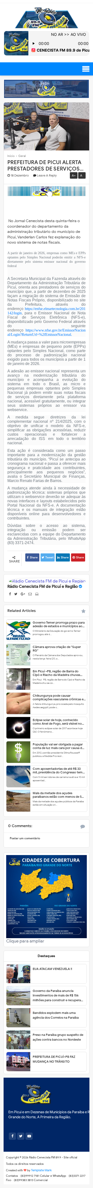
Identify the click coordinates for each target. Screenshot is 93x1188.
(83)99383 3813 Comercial (31, 1180)
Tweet (49, 557)
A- (82, 175)
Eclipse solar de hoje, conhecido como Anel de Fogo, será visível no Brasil (57, 722)
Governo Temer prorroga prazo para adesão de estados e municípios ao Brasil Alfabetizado (59, 624)
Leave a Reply (47, 175)
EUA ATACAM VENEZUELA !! (52, 969)
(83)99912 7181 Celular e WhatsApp (43, 1175)
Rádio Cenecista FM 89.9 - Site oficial (53, 1157)
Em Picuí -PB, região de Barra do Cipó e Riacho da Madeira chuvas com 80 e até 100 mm (56, 673)
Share (34, 557)
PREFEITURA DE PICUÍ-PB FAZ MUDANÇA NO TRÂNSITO (54, 1059)
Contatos (12, 1175)
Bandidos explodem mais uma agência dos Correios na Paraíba (56, 1015)
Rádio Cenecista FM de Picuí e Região (42, 586)
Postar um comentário (25, 838)
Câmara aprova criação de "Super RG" (57, 649)
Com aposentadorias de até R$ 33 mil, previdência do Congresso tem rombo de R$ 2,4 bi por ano (58, 770)
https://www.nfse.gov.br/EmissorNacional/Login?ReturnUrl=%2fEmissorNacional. (46, 332)
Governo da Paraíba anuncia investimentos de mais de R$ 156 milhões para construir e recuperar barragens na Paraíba (57, 996)
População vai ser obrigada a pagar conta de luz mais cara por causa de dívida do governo (58, 746)
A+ (74, 175)
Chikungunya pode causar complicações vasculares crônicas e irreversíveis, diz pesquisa (58, 697)
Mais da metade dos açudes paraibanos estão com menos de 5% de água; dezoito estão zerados (58, 795)
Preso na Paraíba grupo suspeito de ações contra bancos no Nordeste (58, 1037)
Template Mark (41, 1170)
